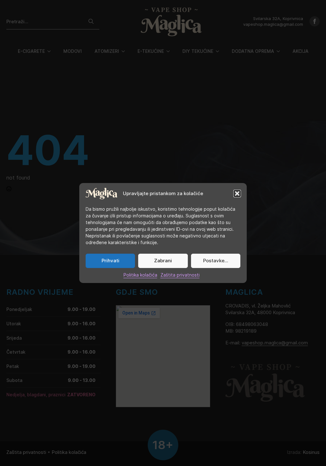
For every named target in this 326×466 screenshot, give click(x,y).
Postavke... (215, 261)
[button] (237, 193)
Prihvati (110, 261)
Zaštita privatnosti (180, 275)
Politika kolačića (140, 275)
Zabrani (163, 261)
